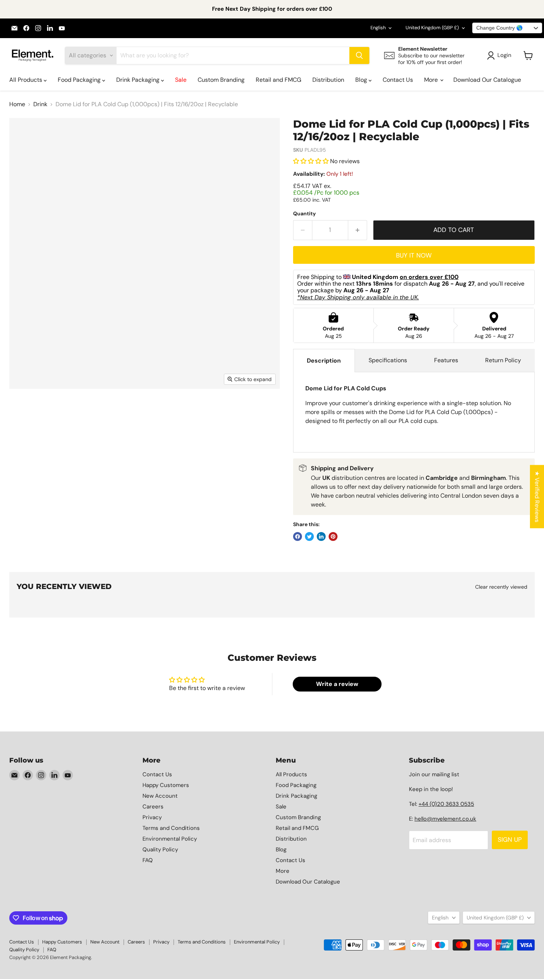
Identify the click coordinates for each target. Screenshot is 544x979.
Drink (40, 104)
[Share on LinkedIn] (321, 536)
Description (324, 360)
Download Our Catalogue (487, 80)
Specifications (388, 360)
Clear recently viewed (501, 587)
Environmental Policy (169, 838)
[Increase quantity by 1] (357, 230)
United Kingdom (432, 27)
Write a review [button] (337, 684)
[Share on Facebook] (297, 536)
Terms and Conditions (171, 828)
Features (446, 360)
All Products (26, 80)
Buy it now (413, 255)
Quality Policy (160, 849)
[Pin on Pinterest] (333, 536)
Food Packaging (80, 80)
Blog (362, 80)
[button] (311, 161)
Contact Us (398, 80)
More (431, 80)
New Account (160, 796)
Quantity (304, 213)
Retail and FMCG (278, 80)
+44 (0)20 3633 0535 (446, 804)
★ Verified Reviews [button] (537, 496)
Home (17, 104)
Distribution (328, 80)
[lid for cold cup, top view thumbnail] (23, 410)
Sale (181, 80)
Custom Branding (221, 80)
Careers (153, 806)
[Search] (359, 55)
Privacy (152, 817)
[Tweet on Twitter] (309, 536)
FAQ (147, 860)
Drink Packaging (138, 80)
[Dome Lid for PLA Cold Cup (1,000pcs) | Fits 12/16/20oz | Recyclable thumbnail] (61, 410)
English (378, 27)
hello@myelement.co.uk (445, 818)
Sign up (510, 839)
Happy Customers (165, 785)
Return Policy (503, 360)
